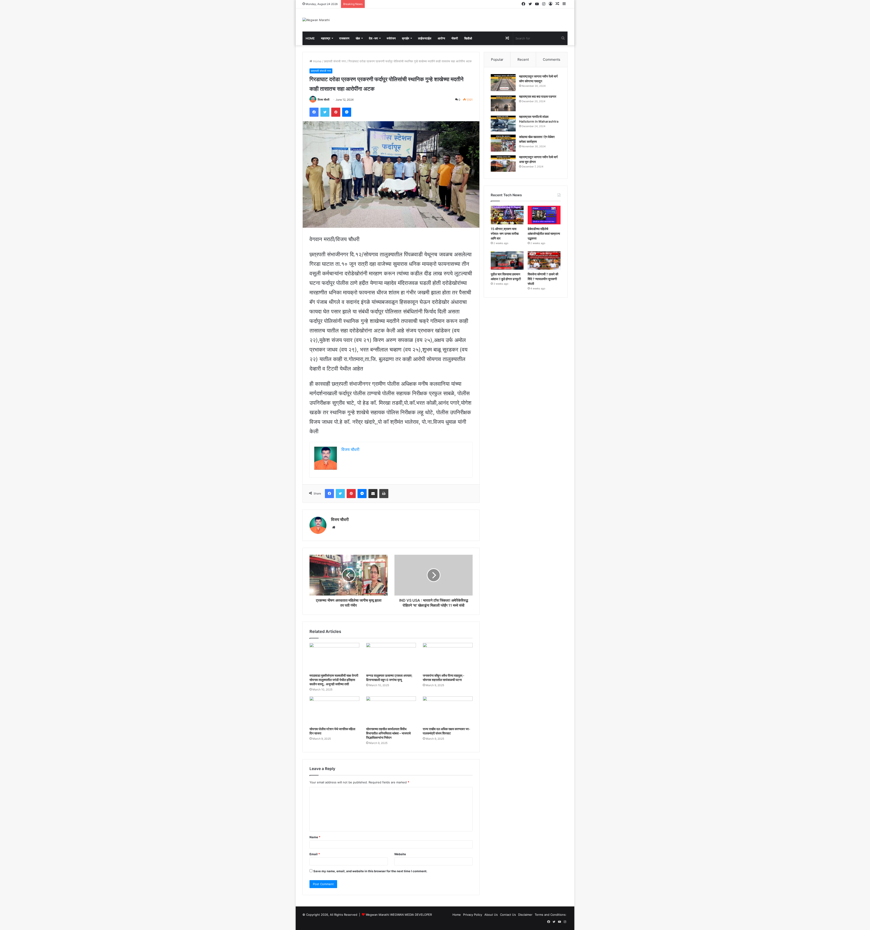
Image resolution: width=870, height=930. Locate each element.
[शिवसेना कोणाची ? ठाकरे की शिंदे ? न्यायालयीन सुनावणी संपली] (544, 260)
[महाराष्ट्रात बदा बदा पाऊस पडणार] (503, 102)
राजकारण (344, 38)
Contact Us (508, 914)
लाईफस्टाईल (424, 38)
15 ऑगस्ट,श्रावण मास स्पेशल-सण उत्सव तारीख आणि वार (505, 233)
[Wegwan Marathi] (316, 19)
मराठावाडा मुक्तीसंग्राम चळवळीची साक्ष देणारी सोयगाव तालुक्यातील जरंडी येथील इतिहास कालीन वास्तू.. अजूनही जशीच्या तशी (333, 679)
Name (314, 837)
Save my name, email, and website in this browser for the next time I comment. (370, 871)
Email (314, 854)
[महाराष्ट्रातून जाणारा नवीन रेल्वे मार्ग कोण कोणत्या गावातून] (503, 82)
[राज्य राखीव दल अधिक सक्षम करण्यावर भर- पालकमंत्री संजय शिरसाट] (448, 710)
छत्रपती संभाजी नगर (335, 61)
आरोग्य (441, 38)
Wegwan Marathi (377, 914)
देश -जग (373, 38)
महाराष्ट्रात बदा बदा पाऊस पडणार (537, 96)
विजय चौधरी (323, 99)
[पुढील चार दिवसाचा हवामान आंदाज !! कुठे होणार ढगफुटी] (507, 260)
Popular (497, 59)
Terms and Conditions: (550, 914)
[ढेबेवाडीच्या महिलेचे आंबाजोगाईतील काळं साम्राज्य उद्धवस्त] (544, 215)
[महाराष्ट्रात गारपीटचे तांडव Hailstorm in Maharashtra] (503, 122)
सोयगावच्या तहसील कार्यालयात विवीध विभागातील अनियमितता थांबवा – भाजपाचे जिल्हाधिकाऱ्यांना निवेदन (388, 733)
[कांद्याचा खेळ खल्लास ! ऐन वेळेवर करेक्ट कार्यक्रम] (503, 143)
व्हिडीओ (468, 38)
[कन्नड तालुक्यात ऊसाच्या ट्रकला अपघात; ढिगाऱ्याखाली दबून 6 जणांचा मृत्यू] (391, 657)
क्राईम (405, 38)
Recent (523, 59)
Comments (551, 59)
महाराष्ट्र (325, 38)
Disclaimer (525, 914)
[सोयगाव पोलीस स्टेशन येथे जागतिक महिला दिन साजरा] (334, 710)
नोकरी (454, 38)
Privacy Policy (472, 914)
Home (310, 38)
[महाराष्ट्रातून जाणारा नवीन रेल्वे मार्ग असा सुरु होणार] (503, 163)
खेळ (358, 38)
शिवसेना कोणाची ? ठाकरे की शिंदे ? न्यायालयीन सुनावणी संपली (543, 279)
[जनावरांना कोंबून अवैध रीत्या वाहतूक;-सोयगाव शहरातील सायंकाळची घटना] (448, 657)
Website (400, 854)
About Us (491, 914)
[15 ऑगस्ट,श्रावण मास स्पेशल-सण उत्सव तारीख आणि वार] (507, 215)
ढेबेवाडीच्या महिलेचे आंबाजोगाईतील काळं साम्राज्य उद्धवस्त (544, 233)
